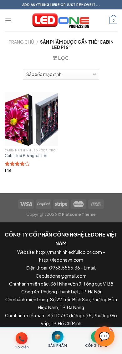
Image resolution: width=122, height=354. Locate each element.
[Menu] (8, 20)
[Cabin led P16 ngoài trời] (31, 119)
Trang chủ (21, 42)
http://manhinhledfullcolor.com (69, 252)
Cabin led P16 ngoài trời (26, 155)
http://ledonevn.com (61, 260)
